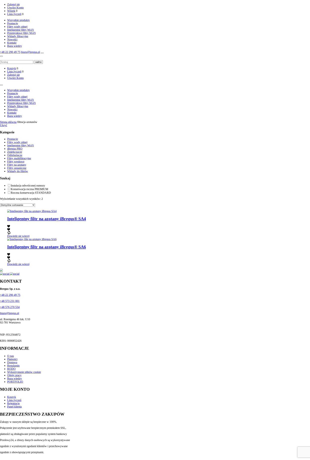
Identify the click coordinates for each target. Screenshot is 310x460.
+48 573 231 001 (10, 300)
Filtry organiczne (16, 168)
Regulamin (13, 365)
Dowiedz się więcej (18, 236)
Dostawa (12, 362)
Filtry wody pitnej (17, 26)
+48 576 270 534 (10, 307)
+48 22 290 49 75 (10, 52)
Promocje (12, 23)
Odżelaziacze (14, 155)
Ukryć (3, 125)
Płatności (12, 359)
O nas (10, 355)
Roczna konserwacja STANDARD (31, 192)
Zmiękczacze (14, 151)
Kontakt (11, 42)
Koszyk (11, 68)
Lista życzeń (14, 14)
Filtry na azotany (16, 164)
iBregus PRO (14, 148)
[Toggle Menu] (1, 85)
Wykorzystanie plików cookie (24, 372)
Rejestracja (13, 403)
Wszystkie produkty (18, 20)
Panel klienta (14, 406)
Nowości (12, 39)
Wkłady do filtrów (17, 171)
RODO (11, 368)
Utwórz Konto (15, 7)
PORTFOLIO (15, 381)
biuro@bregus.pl (30, 52)
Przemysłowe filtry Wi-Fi (21, 33)
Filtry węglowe (15, 161)
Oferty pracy (14, 375)
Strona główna (8, 122)
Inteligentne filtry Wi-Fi (20, 29)
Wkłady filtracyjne (17, 36)
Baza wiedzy (14, 45)
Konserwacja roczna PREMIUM (29, 189)
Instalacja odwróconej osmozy (28, 185)
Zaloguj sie (13, 4)
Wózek (11, 10)
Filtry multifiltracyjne (19, 158)
